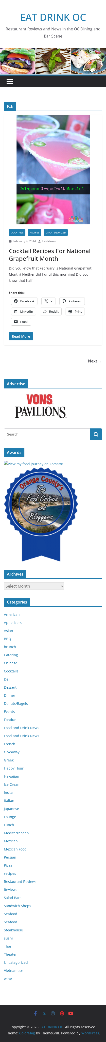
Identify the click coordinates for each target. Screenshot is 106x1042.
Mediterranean (16, 833)
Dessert (10, 687)
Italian (9, 800)
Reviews (10, 889)
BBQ (7, 638)
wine (8, 978)
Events (9, 711)
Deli (7, 679)
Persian (10, 857)
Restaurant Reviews (20, 881)
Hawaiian (11, 776)
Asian (8, 630)
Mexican (11, 841)
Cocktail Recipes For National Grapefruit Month (49, 254)
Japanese (11, 808)
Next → (95, 361)
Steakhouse (13, 930)
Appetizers (13, 622)
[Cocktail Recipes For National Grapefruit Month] (53, 169)
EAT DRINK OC (53, 17)
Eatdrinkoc (49, 241)
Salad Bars (12, 897)
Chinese (10, 663)
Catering (11, 655)
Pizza (8, 865)
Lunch (9, 825)
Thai (7, 946)
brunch (10, 646)
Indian (9, 792)
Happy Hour (14, 768)
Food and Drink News (21, 727)
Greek (9, 760)
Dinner (9, 695)
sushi (8, 938)
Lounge (10, 816)
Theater (10, 954)
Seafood (10, 914)
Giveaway (11, 752)
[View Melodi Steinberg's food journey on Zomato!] (33, 464)
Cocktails (17, 232)
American (12, 614)
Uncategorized (56, 232)
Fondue (10, 719)
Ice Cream (12, 784)
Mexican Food (15, 849)
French (9, 744)
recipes (34, 232)
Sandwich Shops (17, 905)
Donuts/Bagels (16, 703)
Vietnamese (13, 970)
